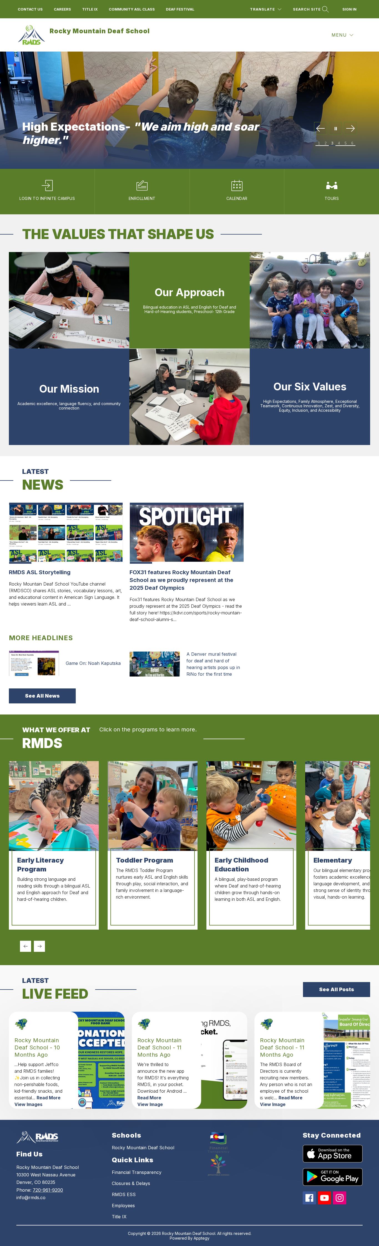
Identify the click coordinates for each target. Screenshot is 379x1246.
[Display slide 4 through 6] (355, 950)
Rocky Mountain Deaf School (143, 1147)
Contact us (30, 9)
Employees (123, 1205)
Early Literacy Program (40, 864)
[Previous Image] (320, 129)
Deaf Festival (180, 9)
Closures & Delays (131, 1183)
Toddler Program (144, 860)
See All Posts (336, 989)
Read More (48, 1097)
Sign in (349, 9)
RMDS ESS (124, 1194)
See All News (42, 696)
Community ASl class (132, 9)
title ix (90, 9)
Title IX (119, 1216)
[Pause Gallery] (335, 129)
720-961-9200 (48, 1190)
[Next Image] (350, 129)
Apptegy (201, 1238)
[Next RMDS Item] (39, 946)
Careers (62, 9)
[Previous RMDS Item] (25, 946)
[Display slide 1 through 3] (323, 950)
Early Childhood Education (241, 864)
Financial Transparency (136, 1172)
